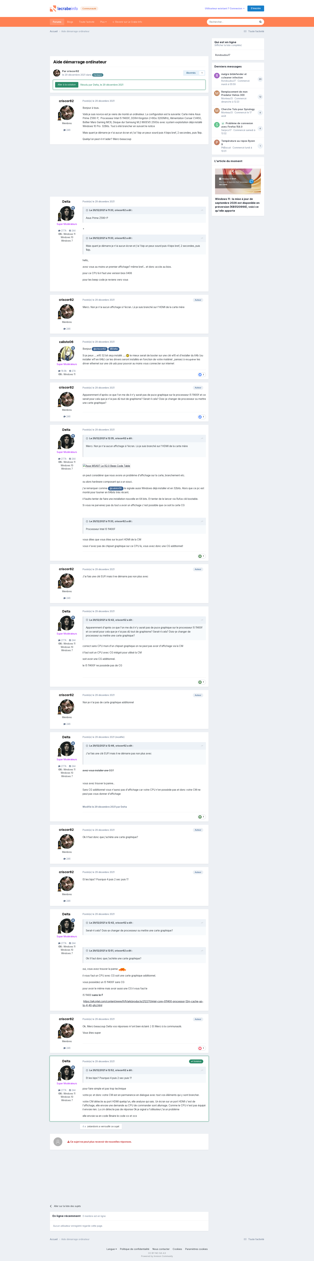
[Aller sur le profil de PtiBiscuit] (217, 142)
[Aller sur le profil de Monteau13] (217, 93)
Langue (110, 1249)
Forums (57, 22)
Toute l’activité (86, 22)
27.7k (63, 230)
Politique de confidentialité (134, 1249)
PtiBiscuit (226, 147)
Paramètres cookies (196, 1249)
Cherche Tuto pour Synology (238, 109)
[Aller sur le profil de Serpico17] (217, 125)
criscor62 (73, 71)
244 (73, 230)
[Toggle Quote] (87, 210)
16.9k (64, 371)
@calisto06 (116, 488)
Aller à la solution (67, 84)
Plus (102, 22)
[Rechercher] (260, 22)
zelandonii (92, 1126)
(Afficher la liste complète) (228, 45)
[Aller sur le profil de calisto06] (67, 353)
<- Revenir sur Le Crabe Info (127, 22)
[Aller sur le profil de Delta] (67, 213)
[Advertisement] (129, 45)
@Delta (114, 349)
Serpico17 (226, 130)
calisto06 (66, 342)
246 (68, 130)
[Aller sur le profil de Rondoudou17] (217, 75)
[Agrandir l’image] (106, 465)
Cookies (177, 1249)
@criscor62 (100, 349)
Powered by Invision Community (157, 1256)
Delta (66, 201)
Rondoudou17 (222, 55)
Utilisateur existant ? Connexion (224, 8)
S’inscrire (256, 8)
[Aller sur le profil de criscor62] (56, 73)
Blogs (70, 22)
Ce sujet (248, 22)
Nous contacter (161, 1249)
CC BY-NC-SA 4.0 (157, 1253)
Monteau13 (227, 98)
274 (73, 371)
